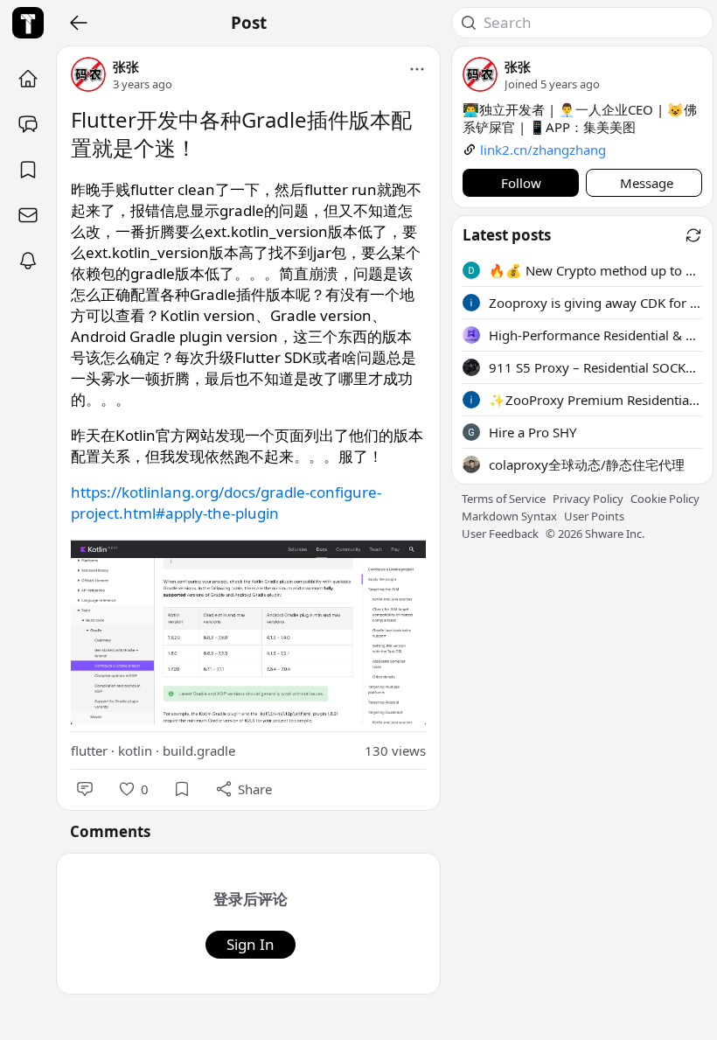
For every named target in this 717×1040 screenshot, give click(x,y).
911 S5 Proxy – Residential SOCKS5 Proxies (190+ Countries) (595, 367)
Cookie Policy (665, 499)
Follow (521, 183)
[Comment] (85, 789)
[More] (417, 69)
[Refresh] (693, 235)
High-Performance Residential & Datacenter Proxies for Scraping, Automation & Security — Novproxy (595, 335)
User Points (594, 516)
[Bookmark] (182, 789)
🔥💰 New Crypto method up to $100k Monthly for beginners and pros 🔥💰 (595, 270)
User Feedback (500, 534)
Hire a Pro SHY (532, 432)
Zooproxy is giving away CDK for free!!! (595, 302)
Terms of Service (504, 499)
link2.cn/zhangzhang (543, 149)
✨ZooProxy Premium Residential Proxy (595, 399)
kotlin (135, 750)
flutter (89, 750)
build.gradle (199, 750)
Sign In (250, 944)
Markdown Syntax (509, 516)
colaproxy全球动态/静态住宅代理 (587, 464)
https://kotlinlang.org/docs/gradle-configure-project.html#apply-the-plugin (226, 502)
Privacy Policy (588, 499)
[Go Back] (78, 22)
